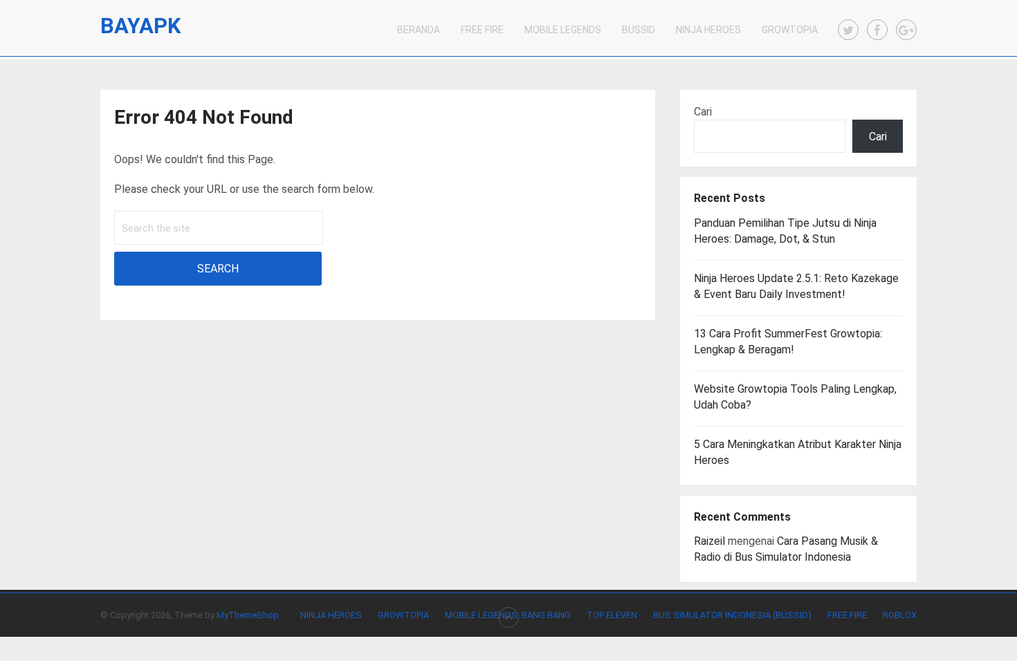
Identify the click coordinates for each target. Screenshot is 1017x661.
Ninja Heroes (708, 29)
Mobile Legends (562, 29)
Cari (703, 111)
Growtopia (790, 29)
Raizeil (709, 541)
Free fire (847, 615)
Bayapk (140, 26)
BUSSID (638, 29)
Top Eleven (612, 615)
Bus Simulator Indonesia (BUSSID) (732, 615)
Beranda (418, 29)
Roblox (900, 615)
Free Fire (482, 29)
